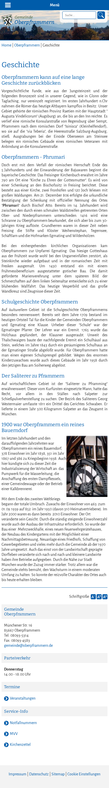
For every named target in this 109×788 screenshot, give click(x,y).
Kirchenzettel (20, 745)
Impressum (17, 774)
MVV (14, 734)
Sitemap (58, 774)
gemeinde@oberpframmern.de (28, 645)
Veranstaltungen (22, 698)
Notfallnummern (23, 723)
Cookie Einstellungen (83, 774)
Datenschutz (39, 774)
